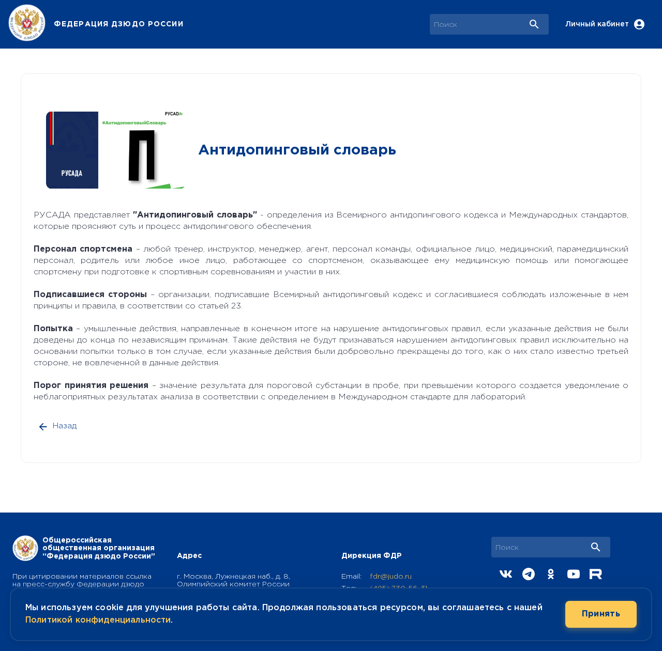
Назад (65, 426)
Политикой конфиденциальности (98, 620)
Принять (601, 614)
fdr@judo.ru (391, 577)
